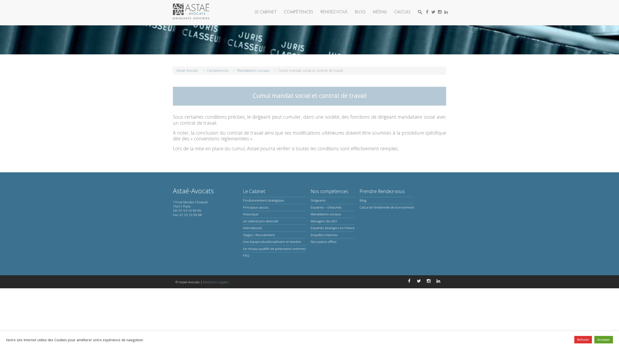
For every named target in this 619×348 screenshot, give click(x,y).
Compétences (298, 11)
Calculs (402, 11)
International (252, 228)
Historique (250, 214)
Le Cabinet (266, 11)
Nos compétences (329, 191)
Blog (360, 11)
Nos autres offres (324, 241)
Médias (380, 11)
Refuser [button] (583, 339)
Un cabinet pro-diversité (260, 221)
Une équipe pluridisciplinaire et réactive (272, 241)
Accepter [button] (603, 339)
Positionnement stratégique (263, 200)
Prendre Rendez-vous (382, 191)
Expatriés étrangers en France (333, 228)
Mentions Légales (216, 282)
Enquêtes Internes (324, 235)
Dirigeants (318, 200)
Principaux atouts (256, 207)
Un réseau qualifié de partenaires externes (274, 248)
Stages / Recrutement (259, 235)
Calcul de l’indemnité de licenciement (387, 207)
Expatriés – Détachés (326, 207)
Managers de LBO (324, 221)
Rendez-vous (333, 11)
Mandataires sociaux (326, 214)
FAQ (246, 255)
